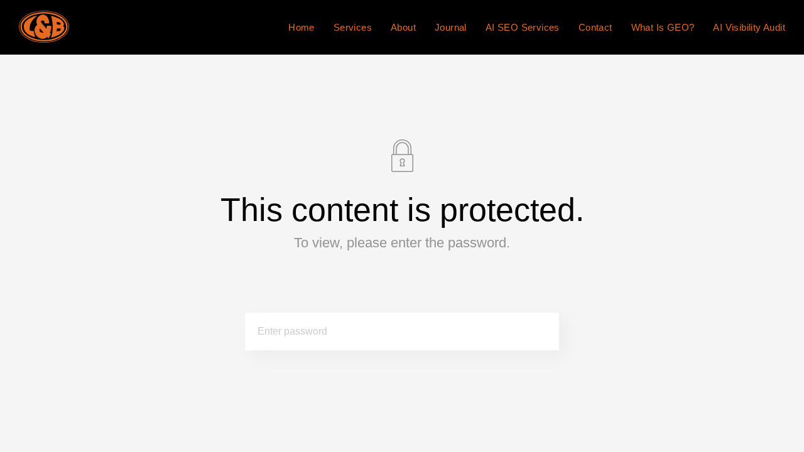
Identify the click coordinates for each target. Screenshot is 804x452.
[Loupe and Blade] (44, 27)
